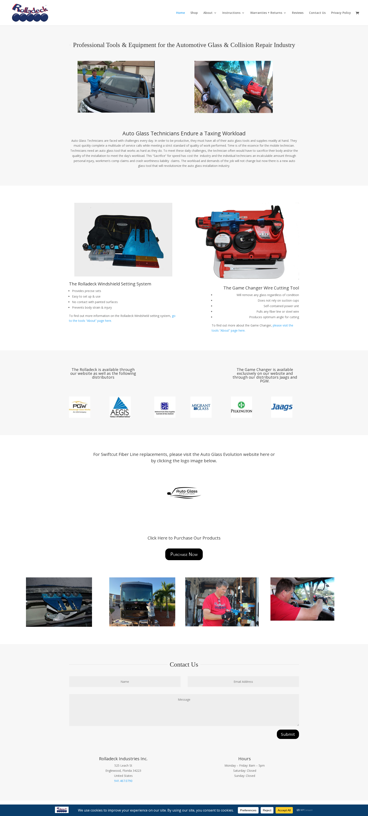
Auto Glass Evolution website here (234, 454)
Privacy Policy (341, 13)
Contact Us (317, 13)
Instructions (231, 13)
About (208, 13)
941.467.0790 (123, 781)
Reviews (297, 13)
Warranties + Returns (266, 13)
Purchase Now (184, 554)
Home (180, 13)
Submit (288, 734)
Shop (194, 13)
